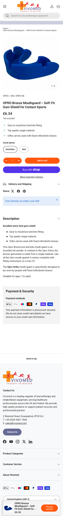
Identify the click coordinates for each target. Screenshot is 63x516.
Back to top (31, 358)
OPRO (5, 96)
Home (5, 28)
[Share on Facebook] (18, 191)
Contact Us (12, 432)
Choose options (49, 508)
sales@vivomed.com (16, 423)
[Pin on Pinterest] (24, 191)
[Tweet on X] (13, 191)
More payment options (31, 177)
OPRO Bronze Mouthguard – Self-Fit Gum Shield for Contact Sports (30, 30)
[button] (58, 6)
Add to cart (42, 160)
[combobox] (31, 16)
